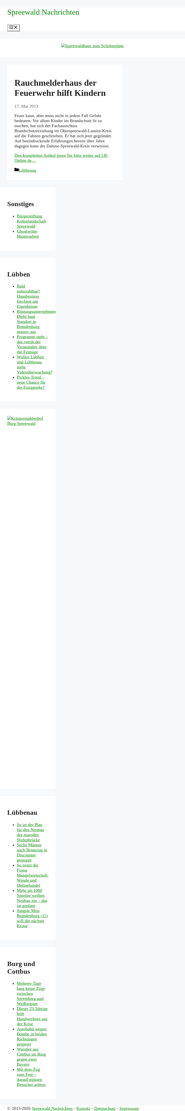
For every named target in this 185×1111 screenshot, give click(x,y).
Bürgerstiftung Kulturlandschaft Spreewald (31, 221)
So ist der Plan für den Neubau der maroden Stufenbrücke (30, 832)
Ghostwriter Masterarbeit (28, 234)
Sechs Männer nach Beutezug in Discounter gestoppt (32, 852)
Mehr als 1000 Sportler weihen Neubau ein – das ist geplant (32, 898)
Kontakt (83, 1108)
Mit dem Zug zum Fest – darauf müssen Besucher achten (31, 1077)
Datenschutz (105, 1108)
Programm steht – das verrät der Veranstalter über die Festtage (32, 344)
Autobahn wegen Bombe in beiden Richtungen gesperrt (32, 1036)
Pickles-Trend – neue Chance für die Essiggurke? (31, 382)
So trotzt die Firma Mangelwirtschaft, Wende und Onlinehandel (33, 875)
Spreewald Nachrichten (43, 12)
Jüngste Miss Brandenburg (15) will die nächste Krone (32, 918)
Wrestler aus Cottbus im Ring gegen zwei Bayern (31, 1057)
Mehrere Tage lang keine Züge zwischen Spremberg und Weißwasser (31, 993)
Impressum (129, 1108)
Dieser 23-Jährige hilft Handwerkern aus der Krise (32, 1016)
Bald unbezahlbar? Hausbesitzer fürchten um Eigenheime (28, 296)
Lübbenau (27, 170)
